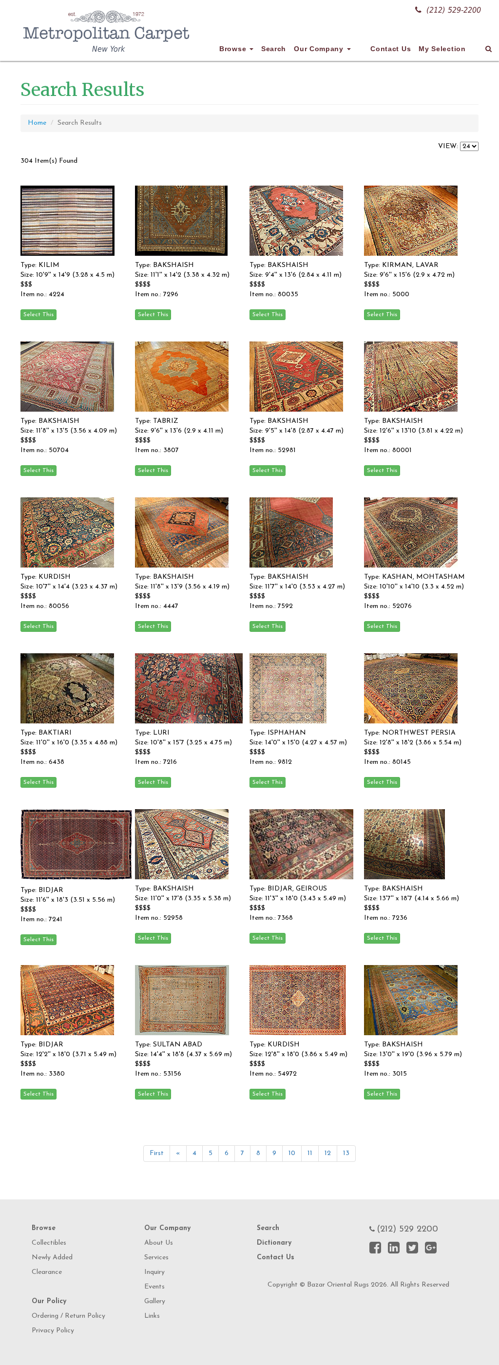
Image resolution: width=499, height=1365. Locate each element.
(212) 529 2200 (407, 1229)
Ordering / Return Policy (68, 1316)
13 (346, 1153)
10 (291, 1153)
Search (273, 49)
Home (37, 123)
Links (152, 1316)
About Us (158, 1243)
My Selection (442, 49)
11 (309, 1153)
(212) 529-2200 (453, 10)
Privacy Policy (53, 1330)
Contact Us (390, 49)
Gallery (154, 1301)
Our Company (319, 49)
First (157, 1153)
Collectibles (49, 1243)
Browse (234, 49)
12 (328, 1153)
